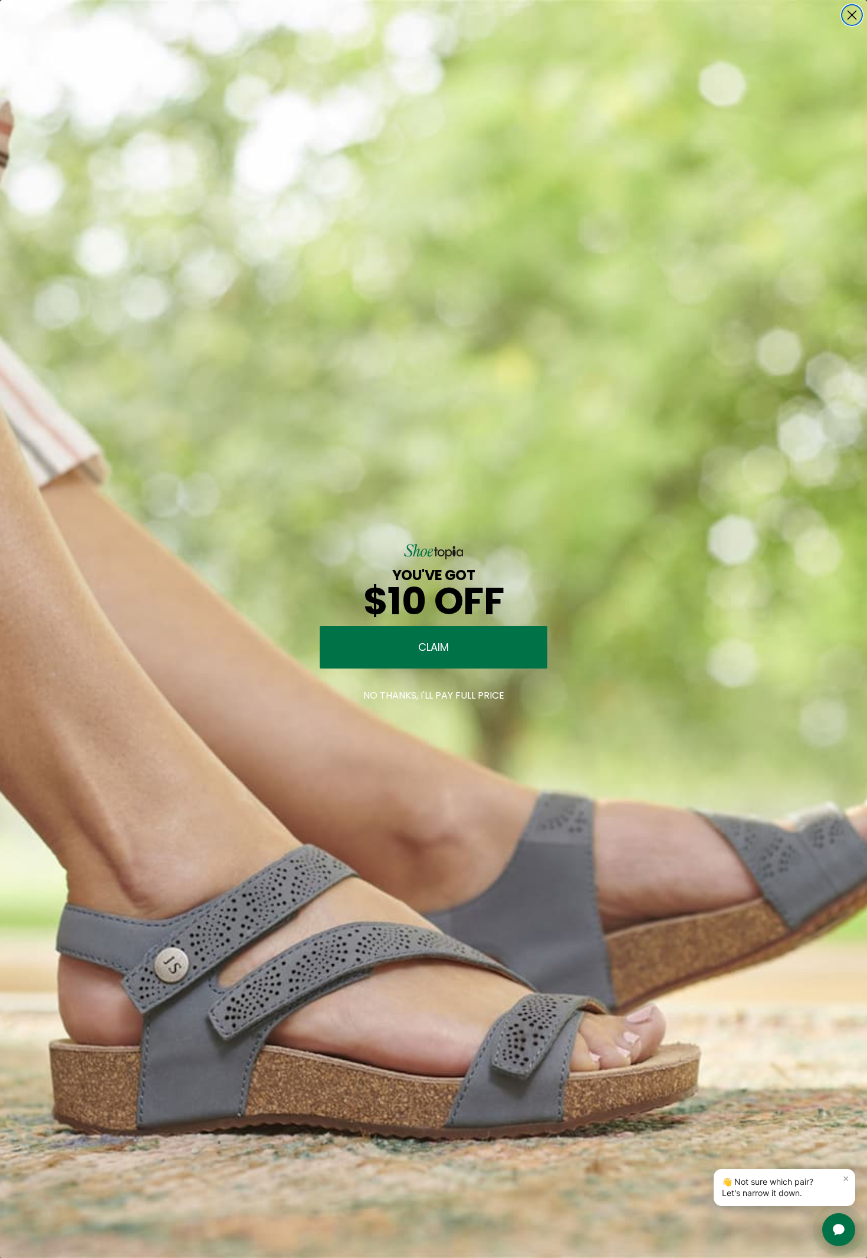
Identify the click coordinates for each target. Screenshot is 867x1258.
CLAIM (433, 647)
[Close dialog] (852, 15)
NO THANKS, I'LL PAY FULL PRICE (433, 695)
